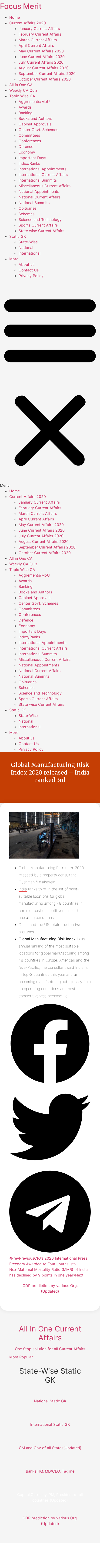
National (26, 247)
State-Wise (28, 242)
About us (26, 264)
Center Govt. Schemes (38, 129)
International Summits (38, 180)
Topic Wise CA (22, 96)
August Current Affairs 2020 (44, 68)
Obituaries (28, 208)
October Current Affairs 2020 (45, 79)
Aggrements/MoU (34, 101)
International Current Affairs (43, 174)
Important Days (32, 157)
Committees (29, 135)
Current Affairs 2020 (27, 23)
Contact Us (29, 270)
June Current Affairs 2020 (42, 56)
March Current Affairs (38, 39)
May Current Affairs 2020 (41, 51)
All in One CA (21, 84)
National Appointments (39, 191)
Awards (25, 107)
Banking (26, 112)
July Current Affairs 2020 (41, 62)
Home (14, 17)
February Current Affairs (40, 34)
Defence (26, 146)
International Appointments (42, 169)
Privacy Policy (31, 275)
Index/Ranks (29, 163)
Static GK (17, 236)
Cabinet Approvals (35, 124)
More (13, 258)
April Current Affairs (36, 45)
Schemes (26, 214)
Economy (27, 152)
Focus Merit (21, 6)
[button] (50, 383)
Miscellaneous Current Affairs (44, 185)
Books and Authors (35, 118)
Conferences (30, 141)
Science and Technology (40, 219)
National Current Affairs (39, 197)
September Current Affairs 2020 (47, 73)
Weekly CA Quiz (23, 90)
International (29, 253)
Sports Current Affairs (38, 225)
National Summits (34, 202)
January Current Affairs (39, 28)
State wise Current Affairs (41, 230)
